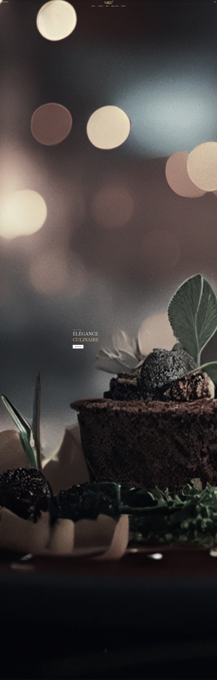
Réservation (5, 2)
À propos (100, 6)
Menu (107, 6)
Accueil (93, 6)
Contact (123, 6)
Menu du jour (114, 6)
